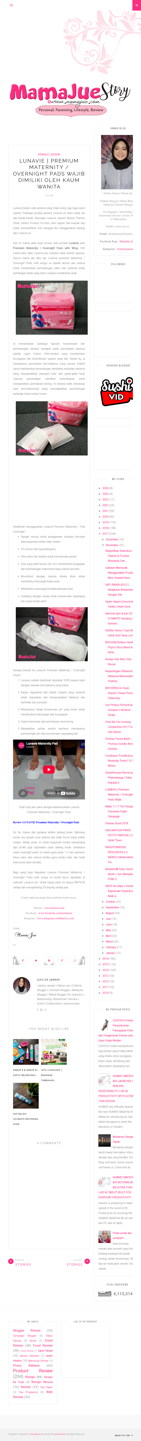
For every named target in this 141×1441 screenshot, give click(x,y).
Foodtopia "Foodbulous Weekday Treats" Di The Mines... (121, 760)
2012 (105, 981)
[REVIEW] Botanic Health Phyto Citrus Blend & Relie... (119, 647)
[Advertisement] (70, 35)
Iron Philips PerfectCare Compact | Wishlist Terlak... (119, 710)
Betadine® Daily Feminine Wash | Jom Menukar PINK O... (121, 874)
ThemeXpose (35, 1434)
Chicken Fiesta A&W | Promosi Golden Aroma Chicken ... (120, 743)
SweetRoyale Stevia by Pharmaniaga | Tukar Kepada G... (119, 777)
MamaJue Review (38, 1360)
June (109, 924)
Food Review (43, 1345)
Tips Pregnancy (28, 1392)
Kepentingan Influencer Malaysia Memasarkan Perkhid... (120, 676)
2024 (105, 494)
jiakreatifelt (60, 1434)
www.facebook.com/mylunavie (55, 913)
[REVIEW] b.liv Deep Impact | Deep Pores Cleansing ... (119, 693)
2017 (105, 533)
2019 (105, 522)
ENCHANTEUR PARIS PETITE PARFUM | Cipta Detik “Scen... (121, 835)
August (110, 913)
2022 (105, 505)
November (112, 545)
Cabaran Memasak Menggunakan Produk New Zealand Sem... (119, 572)
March (109, 941)
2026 (105, 488)
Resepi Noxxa (42, 1382)
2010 (105, 992)
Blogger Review (27, 1330)
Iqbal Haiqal (45, 1350)
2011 (105, 987)
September (112, 907)
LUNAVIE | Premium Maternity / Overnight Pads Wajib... (119, 794)
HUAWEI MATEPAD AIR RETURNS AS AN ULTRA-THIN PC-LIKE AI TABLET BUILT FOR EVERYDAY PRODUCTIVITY (117, 1187)
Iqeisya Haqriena (29, 1355)
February (111, 947)
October (110, 901)
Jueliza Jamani (48, 979)
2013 (105, 975)
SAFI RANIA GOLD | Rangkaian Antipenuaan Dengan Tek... (120, 589)
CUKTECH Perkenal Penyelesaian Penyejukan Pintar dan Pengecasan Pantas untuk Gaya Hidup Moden (117, 1030)
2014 (105, 970)
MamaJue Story (128, 241)
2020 (105, 516)
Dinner (33, 1340)
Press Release (26, 1365)
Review (26, 1387)
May (108, 930)
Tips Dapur (46, 1387)
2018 (105, 528)
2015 (105, 964)
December (112, 539)
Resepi (30, 1377)
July (108, 918)
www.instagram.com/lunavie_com (55, 918)
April (108, 936)
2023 (105, 499)
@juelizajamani (125, 249)
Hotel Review (27, 1351)
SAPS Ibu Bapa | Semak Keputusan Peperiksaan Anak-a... (120, 891)
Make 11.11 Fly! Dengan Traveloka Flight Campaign (119, 811)
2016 (105, 958)
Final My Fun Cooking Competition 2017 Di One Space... (119, 727)
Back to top (123, 1435)
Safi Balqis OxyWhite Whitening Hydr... (25, 1119)
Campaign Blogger (24, 1335)
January (110, 953)
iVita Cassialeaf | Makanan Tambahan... (51, 1075)
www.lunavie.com (54, 908)
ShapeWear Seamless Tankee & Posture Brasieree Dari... (118, 555)
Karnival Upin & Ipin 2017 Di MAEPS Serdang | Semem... (120, 618)
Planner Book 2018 (116, 823)
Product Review (49, 154)
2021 (105, 511)
